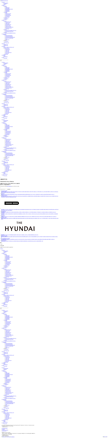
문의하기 (1, 248)
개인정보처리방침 (4, 428)
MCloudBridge (9, 186)
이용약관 (3, 429)
